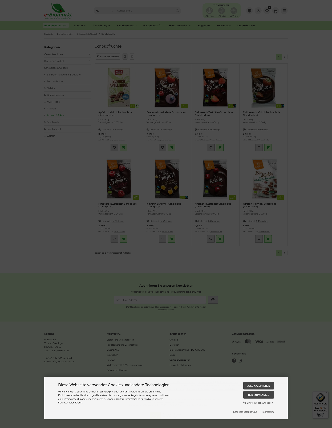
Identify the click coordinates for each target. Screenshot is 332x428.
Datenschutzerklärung (245, 411)
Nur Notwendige (258, 395)
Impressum (268, 411)
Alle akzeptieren (258, 386)
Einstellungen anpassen (259, 402)
